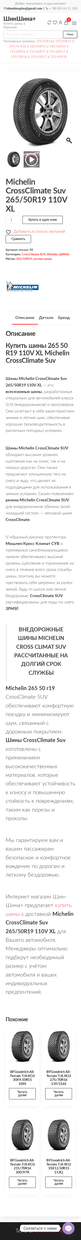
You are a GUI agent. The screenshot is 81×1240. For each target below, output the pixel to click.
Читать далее (22, 1094)
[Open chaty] (68, 1228)
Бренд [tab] (64, 318)
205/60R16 (58, 46)
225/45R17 (39, 56)
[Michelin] (22, 287)
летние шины (42, 259)
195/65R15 (63, 41)
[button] (74, 23)
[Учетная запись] (60, 23)
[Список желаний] (54, 23)
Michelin (52, 254)
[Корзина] (66, 23)
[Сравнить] (49, 23)
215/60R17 (37, 51)
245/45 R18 (17, 46)
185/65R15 (38, 46)
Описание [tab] (24, 318)
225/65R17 (57, 51)
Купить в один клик (42, 219)
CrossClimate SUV (33, 254)
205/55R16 (44, 41)
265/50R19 (24, 259)
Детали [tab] (46, 318)
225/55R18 (19, 56)
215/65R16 (18, 51)
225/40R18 (59, 56)
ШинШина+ (19, 19)
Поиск (70, 34)
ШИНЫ (64, 254)
